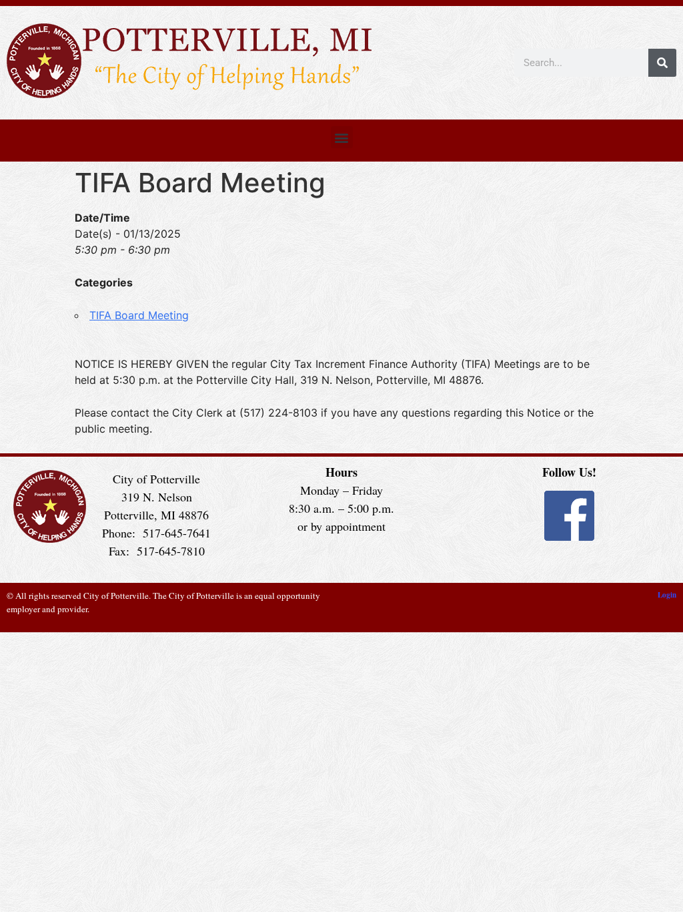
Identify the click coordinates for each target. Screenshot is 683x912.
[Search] (662, 63)
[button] (342, 137)
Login (667, 595)
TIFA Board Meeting (139, 315)
